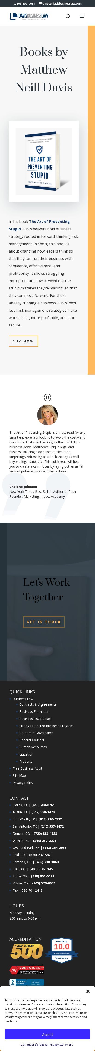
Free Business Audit (27, 768)
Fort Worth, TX (24, 819)
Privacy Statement (61, 1045)
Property (25, 761)
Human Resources (33, 747)
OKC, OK (19, 869)
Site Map (19, 775)
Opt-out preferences (33, 1045)
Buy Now (23, 341)
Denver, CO (21, 833)
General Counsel (31, 740)
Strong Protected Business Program (46, 726)
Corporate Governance (36, 733)
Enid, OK (19, 855)
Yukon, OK (20, 883)
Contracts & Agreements (37, 704)
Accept (47, 1034)
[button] (88, 991)
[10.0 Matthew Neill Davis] (62, 963)
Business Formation (34, 711)
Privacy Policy (23, 782)
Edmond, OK (22, 862)
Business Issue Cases (35, 718)
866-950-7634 (26, 4)
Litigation (26, 754)
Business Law (23, 699)
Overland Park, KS (26, 847)
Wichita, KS (21, 840)
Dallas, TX (20, 805)
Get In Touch (44, 622)
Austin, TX (20, 812)
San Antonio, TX (25, 826)
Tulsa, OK (20, 876)
